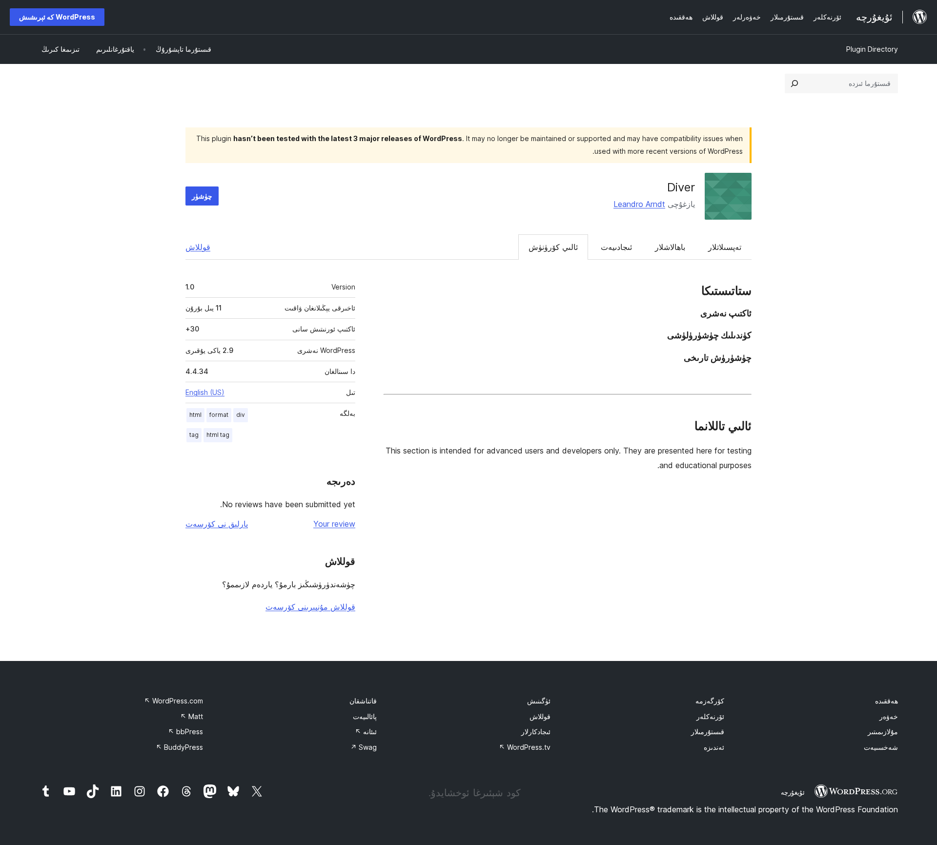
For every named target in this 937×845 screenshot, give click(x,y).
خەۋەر (888, 716)
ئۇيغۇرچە (793, 792)
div (240, 414)
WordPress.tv (524, 747)
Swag (363, 747)
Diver (681, 187)
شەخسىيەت (881, 747)
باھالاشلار (670, 247)
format (218, 414)
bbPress (185, 731)
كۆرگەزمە (709, 701)
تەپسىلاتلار (724, 247)
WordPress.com (173, 701)
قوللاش (197, 247)
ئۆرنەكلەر (710, 716)
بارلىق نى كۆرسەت (216, 524)
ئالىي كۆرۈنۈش (553, 247)
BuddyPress (179, 747)
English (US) (204, 392)
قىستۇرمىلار (707, 731)
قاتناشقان (363, 701)
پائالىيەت (365, 716)
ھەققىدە (886, 701)
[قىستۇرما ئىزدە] (794, 83)
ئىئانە (366, 731)
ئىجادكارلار (535, 731)
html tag (217, 434)
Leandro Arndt (639, 204)
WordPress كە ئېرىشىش (57, 17)
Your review (334, 524)
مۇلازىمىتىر (883, 731)
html (195, 414)
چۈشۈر (202, 196)
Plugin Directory (872, 49)
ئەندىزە (714, 747)
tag (194, 434)
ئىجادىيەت (616, 247)
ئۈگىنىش (538, 701)
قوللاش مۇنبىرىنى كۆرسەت (310, 607)
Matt (191, 716)
